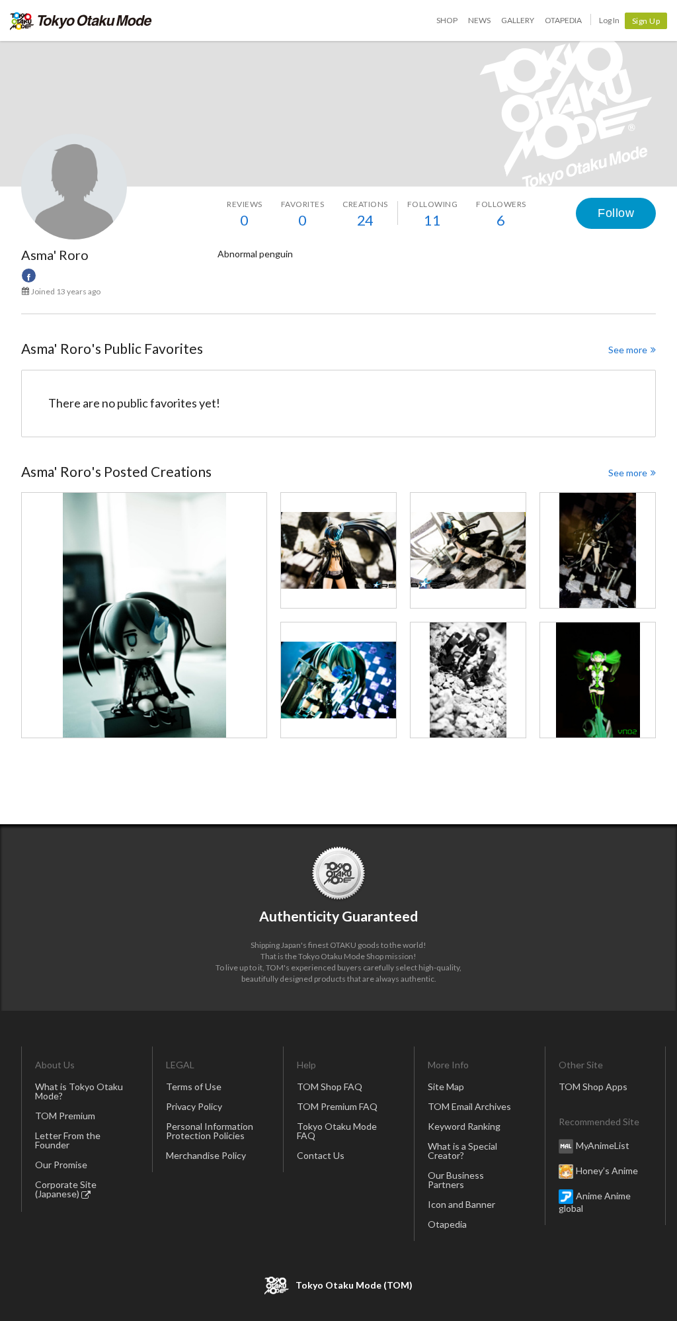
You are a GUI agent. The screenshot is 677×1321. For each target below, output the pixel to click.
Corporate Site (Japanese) (66, 1189)
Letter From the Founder (67, 1140)
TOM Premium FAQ (337, 1106)
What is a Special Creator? (462, 1150)
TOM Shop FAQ (329, 1086)
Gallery (517, 20)
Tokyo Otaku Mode (81, 20)
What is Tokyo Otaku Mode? (79, 1091)
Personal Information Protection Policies (209, 1131)
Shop (447, 20)
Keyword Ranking (464, 1126)
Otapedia (563, 20)
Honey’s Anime (607, 1170)
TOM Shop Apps (593, 1086)
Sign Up (646, 21)
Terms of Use (193, 1086)
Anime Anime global (595, 1202)
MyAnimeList (602, 1145)
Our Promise (61, 1164)
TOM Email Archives (469, 1106)
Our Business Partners (456, 1180)
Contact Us (320, 1155)
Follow (616, 213)
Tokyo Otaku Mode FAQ (337, 1131)
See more (627, 349)
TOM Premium (65, 1115)
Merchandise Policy (206, 1155)
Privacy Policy (194, 1106)
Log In (609, 20)
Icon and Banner (461, 1204)
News (479, 20)
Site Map (446, 1086)
